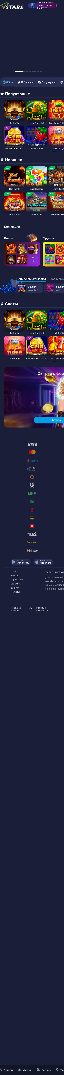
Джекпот (15, 588)
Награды (15, 592)
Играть (15, 120)
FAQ (30, 608)
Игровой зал (17, 580)
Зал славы (16, 584)
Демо (9, 100)
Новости (15, 575)
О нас (13, 571)
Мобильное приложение (42, 608)
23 (33, 257)
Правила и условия (16, 608)
